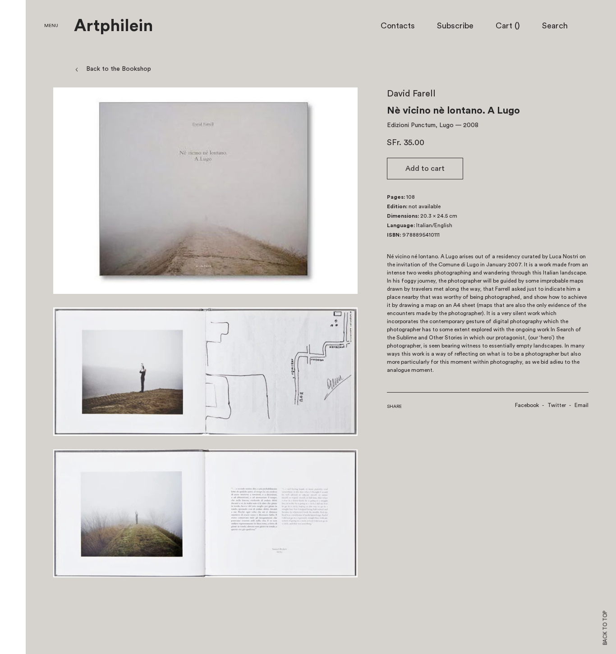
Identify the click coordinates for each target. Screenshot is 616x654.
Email (581, 405)
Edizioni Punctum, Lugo (420, 125)
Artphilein (113, 26)
